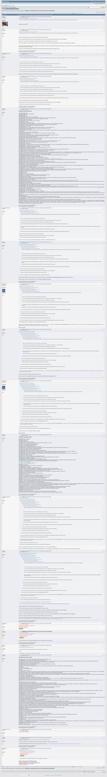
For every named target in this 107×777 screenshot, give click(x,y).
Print (104, 13)
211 (43, 13)
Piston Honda (4, 380)
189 (14, 13)
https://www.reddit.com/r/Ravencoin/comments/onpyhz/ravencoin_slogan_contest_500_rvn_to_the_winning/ (63, 743)
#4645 (104, 109)
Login (12, 8)
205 (35, 13)
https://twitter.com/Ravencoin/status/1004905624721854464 (35, 198)
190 (15, 13)
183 (6, 13)
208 (39, 13)
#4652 (104, 497)
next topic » (103, 12)
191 (17, 13)
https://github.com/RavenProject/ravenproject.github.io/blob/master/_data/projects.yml (48, 158)
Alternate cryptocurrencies (11, 10)
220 (55, 13)
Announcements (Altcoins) (20, 10)
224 (61, 13)
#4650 (104, 381)
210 (42, 13)
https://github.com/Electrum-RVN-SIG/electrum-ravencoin (35, 145)
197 (25, 13)
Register (14, 8)
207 (38, 13)
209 (41, 13)
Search (9, 8)
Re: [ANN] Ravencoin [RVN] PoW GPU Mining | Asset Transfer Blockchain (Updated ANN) (36, 16)
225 (62, 13)
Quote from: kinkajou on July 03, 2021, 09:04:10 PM (26, 55)
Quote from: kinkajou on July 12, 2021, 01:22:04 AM (26, 647)
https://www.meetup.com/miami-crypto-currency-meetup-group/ (34, 478)
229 (67, 13)
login (10, 5)
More (17, 8)
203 (33, 13)
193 (19, 13)
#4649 (104, 329)
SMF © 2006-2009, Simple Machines (57, 775)
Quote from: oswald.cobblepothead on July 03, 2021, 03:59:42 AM (28, 18)
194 (21, 13)
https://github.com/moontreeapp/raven (25, 461)
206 (37, 13)
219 (54, 13)
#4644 (104, 76)
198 (26, 13)
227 (65, 13)
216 (50, 13)
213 (46, 13)
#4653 (104, 551)
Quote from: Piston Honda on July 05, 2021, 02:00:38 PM (26, 331)
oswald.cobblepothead (6, 53)
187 (11, 13)
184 (7, 13)
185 (9, 13)
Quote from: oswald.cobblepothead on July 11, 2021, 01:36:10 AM (28, 553)
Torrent (14, 7)
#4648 (104, 284)
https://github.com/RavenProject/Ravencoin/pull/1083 (32, 139)
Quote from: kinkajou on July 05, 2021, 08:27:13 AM (27, 332)
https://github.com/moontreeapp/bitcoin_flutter (26, 463)
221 (57, 13)
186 (10, 13)
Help (6, 8)
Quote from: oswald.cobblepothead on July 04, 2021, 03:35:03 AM (28, 78)
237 (78, 13)
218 (53, 13)
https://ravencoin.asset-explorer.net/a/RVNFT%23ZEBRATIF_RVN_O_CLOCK (48, 140)
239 (81, 13)
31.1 (12, 7)
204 (34, 13)
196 (23, 13)
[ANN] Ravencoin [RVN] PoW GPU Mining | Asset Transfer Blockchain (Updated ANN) (39, 10)
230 (69, 13)
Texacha (3, 645)
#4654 (104, 623)
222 (58, 13)
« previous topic (98, 12)
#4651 (104, 435)
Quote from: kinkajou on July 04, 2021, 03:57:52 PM (27, 245)
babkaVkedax (4, 623)
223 (59, 13)
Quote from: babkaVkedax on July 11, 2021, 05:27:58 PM (26, 633)
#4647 (104, 242)
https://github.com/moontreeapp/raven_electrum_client (27, 462)
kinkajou (3, 29)
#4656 (104, 645)
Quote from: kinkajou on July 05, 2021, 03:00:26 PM (27, 554)
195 (22, 13)
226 (63, 13)
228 (66, 13)
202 (31, 13)
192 (18, 13)
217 (51, 13)
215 (49, 13)
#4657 (104, 655)
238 (80, 13)
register (13, 5)
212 (45, 13)
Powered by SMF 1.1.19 (48, 775)
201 (30, 13)
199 (27, 13)
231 (70, 13)
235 (76, 13)
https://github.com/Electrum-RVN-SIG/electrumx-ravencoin (38, 142)
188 (13, 13)
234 (74, 13)
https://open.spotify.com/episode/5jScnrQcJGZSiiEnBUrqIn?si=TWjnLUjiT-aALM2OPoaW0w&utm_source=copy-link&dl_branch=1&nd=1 (41, 618)
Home (4, 8)
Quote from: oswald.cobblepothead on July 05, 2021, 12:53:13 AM (28, 244)
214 (47, 13)
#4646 (104, 208)
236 (77, 13)
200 (29, 13)
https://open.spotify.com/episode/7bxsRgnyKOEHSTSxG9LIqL (40, 739)
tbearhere (3, 16)
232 (71, 13)
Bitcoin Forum (4, 10)
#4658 (104, 729)
